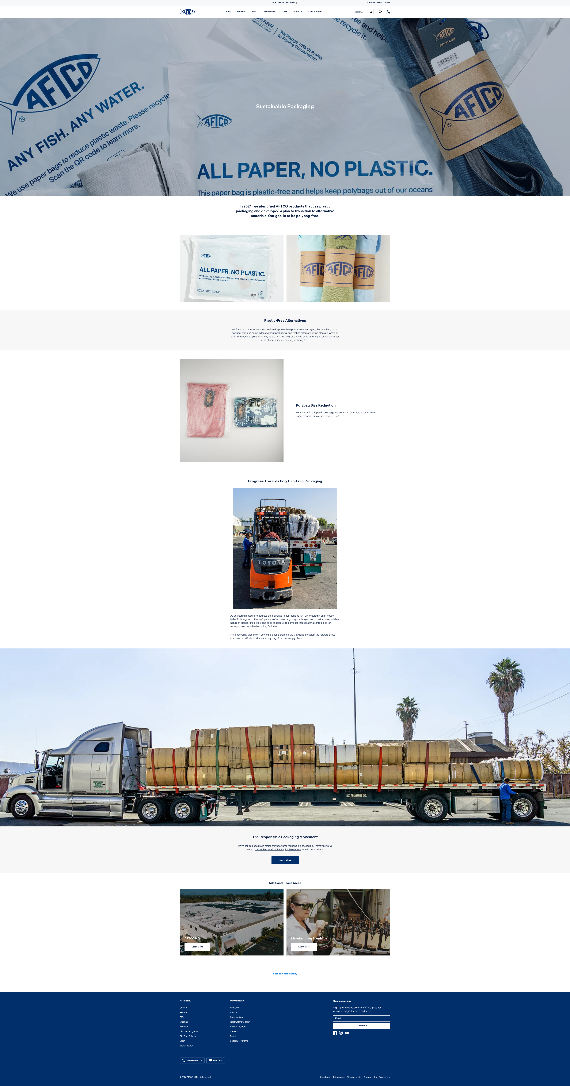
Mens (228, 12)
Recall (233, 1036)
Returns (183, 1012)
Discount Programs (189, 1031)
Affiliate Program (238, 1026)
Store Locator (186, 1045)
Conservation (315, 12)
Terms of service (354, 1077)
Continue (362, 1026)
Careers (234, 1031)
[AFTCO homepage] (187, 12)
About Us (298, 12)
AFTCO (190, 1077)
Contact (183, 1007)
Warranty (184, 1026)
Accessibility (384, 1077)
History (233, 1012)
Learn (284, 12)
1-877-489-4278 (194, 1060)
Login (182, 1041)
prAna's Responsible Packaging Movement (277, 849)
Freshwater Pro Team (240, 1022)
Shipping (184, 1022)
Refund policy (325, 1077)
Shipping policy (370, 1077)
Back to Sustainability (285, 974)
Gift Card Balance (188, 1036)
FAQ (182, 1017)
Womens (241, 12)
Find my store (374, 3)
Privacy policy (339, 1077)
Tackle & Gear (269, 12)
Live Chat (217, 1060)
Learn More (285, 860)
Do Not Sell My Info (239, 1041)
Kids (254, 12)
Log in (387, 3)
